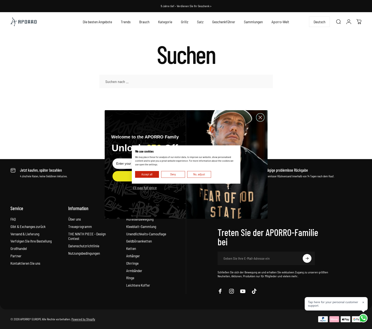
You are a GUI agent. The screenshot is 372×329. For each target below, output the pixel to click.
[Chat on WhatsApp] (363, 318)
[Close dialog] (260, 117)
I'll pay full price (145, 188)
